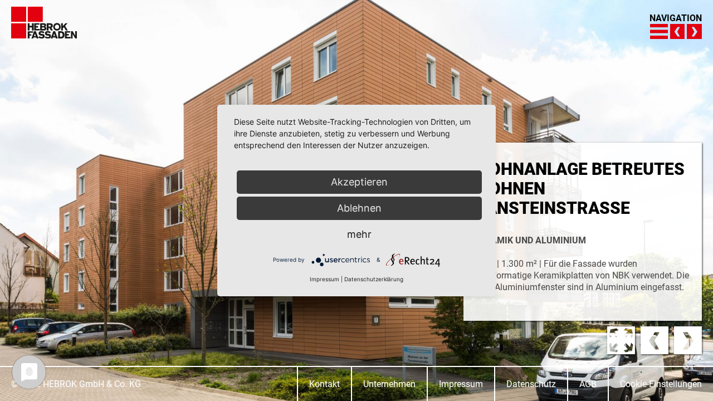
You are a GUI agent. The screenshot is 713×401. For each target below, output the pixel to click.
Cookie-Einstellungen (661, 384)
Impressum (461, 384)
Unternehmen (389, 384)
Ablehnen (359, 208)
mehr (359, 234)
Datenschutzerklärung (373, 279)
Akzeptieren (359, 182)
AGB (588, 384)
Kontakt (324, 384)
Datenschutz (531, 384)
